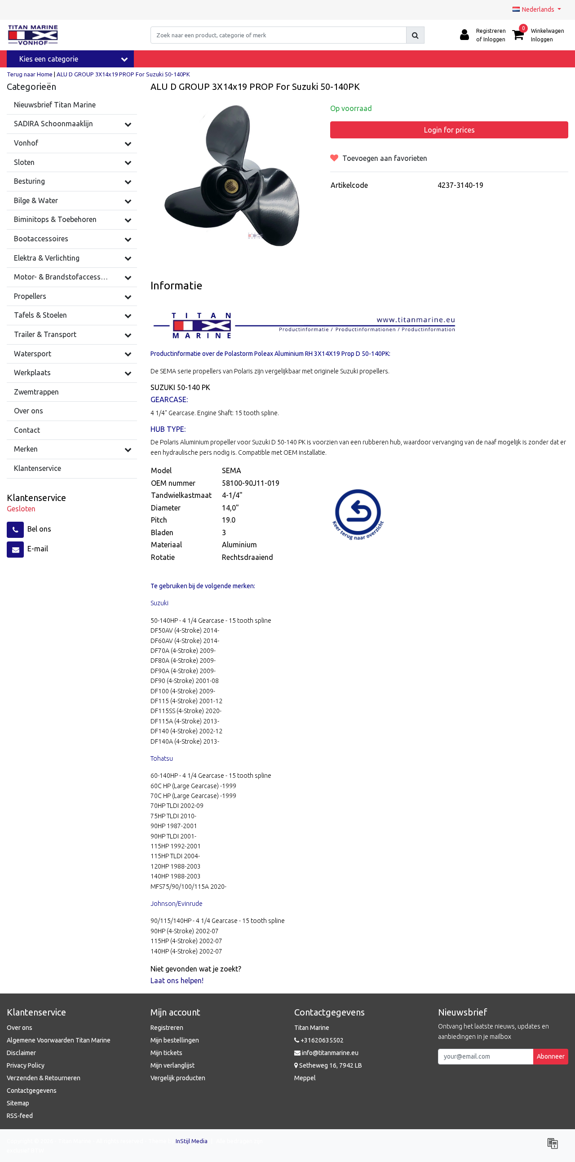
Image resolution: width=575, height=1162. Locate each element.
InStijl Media (192, 1141)
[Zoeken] (415, 35)
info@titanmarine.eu (330, 1052)
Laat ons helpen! (176, 980)
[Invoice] (554, 1147)
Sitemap (18, 1103)
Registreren (166, 1027)
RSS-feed (20, 1115)
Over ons (19, 1027)
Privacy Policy (25, 1065)
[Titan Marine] (33, 35)
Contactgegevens (32, 1090)
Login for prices (449, 130)
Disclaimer (21, 1052)
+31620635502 (321, 1040)
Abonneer (551, 1056)
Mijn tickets (166, 1052)
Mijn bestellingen (174, 1040)
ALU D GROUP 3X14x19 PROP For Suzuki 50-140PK (123, 74)
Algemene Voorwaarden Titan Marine (59, 1040)
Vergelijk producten (177, 1078)
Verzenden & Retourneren (43, 1078)
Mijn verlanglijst (172, 1065)
